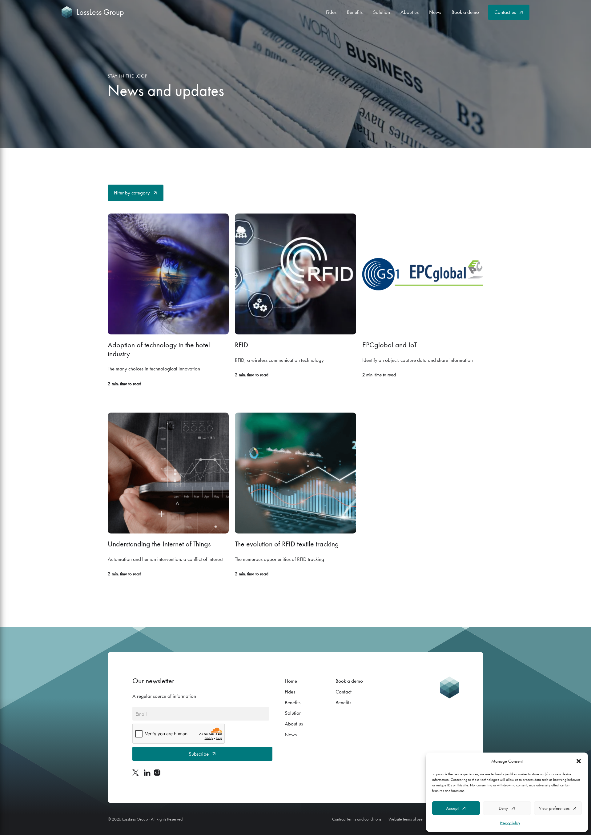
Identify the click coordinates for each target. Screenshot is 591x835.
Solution (381, 12)
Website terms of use (405, 819)
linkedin (147, 772)
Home (291, 680)
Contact (344, 691)
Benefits (355, 12)
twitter (136, 772)
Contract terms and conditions (356, 819)
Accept (452, 808)
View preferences (554, 808)
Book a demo (465, 12)
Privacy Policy (510, 823)
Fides (331, 12)
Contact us (505, 12)
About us (409, 12)
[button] (579, 761)
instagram (157, 772)
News (435, 12)
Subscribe (199, 753)
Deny (503, 808)
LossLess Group (100, 12)
